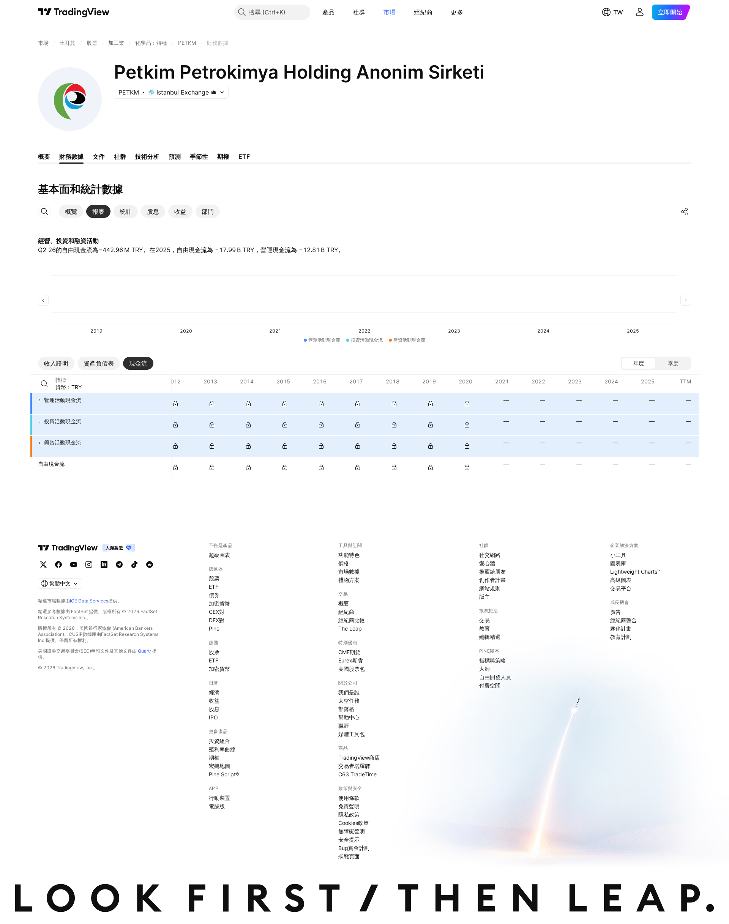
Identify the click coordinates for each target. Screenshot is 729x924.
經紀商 (423, 12)
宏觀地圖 (219, 766)
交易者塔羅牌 (354, 766)
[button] (340, 12)
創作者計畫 (492, 580)
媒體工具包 (351, 734)
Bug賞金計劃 (353, 848)
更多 (457, 12)
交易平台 (620, 588)
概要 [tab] (44, 156)
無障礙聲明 (351, 831)
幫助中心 (349, 717)
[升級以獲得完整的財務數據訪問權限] (175, 403)
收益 (214, 700)
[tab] (71, 211)
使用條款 (349, 798)
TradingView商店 (359, 757)
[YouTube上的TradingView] (73, 564)
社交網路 (489, 555)
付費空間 (489, 685)
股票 (214, 578)
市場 (389, 12)
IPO (213, 717)
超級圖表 (219, 555)
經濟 (214, 692)
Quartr (144, 651)
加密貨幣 (219, 603)
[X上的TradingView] (43, 564)
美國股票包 (351, 668)
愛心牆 (487, 563)
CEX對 (216, 612)
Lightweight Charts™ (635, 571)
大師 (484, 668)
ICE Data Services (89, 601)
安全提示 (349, 839)
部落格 (346, 709)
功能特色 (349, 555)
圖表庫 (618, 563)
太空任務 (349, 700)
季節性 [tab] (199, 156)
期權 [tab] (223, 156)
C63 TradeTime (357, 774)
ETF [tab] (244, 156)
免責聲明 (349, 806)
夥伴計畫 (620, 628)
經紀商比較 (351, 620)
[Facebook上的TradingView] (58, 564)
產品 (328, 12)
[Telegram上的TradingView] (119, 564)
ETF (213, 586)
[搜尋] (44, 383)
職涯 (343, 725)
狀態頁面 (349, 856)
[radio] (638, 363)
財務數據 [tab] (71, 156)
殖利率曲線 (222, 749)
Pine (214, 628)
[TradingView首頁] (74, 12)
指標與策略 (492, 660)
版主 (484, 596)
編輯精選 (489, 637)
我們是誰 (349, 692)
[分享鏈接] (684, 211)
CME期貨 (349, 652)
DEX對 (216, 620)
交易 (484, 620)
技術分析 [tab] (147, 156)
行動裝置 (219, 798)
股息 (214, 709)
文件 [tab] (99, 156)
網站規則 (489, 588)
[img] (213, 92)
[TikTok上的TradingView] (134, 564)
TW (618, 12)
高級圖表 (620, 580)
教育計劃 (620, 637)
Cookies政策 (353, 823)
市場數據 (349, 571)
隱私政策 (349, 814)
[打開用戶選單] (639, 12)
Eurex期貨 (350, 660)
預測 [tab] (175, 156)
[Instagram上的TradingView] (89, 564)
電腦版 (217, 806)
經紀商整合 (623, 620)
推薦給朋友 (492, 571)
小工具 (618, 555)
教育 (484, 628)
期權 (214, 757)
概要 (343, 603)
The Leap (350, 628)
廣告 (615, 612)
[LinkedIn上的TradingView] (104, 564)
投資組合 (219, 741)
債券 (214, 595)
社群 (359, 12)
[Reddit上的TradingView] (149, 564)
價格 (343, 563)
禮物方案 (349, 580)
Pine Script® (224, 774)
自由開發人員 (495, 677)
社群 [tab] (120, 156)
